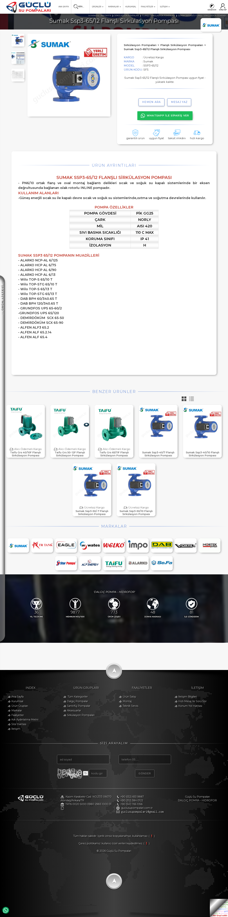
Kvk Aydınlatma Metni (24, 719)
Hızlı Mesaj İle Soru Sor (192, 701)
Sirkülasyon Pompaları (81, 715)
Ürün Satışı (129, 696)
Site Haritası (18, 724)
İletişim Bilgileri (187, 696)
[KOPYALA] (62, 808)
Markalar (16, 710)
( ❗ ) (152, 836)
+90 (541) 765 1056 (131, 804)
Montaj (127, 701)
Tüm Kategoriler (78, 696)
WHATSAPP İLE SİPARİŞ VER (168, 115)
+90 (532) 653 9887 (132, 796)
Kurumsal (17, 701)
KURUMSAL (130, 7)
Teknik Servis (130, 705)
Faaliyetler (17, 715)
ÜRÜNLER (96, 7)
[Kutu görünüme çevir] (183, 400)
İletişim (15, 728)
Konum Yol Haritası (190, 705)
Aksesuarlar (74, 710)
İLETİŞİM (164, 7)
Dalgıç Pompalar (77, 701)
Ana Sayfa (17, 696)
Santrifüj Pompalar (78, 705)
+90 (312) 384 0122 (131, 800)
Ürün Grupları (19, 705)
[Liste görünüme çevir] (190, 400)
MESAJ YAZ (179, 102)
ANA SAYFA (63, 7)
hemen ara (151, 102)
